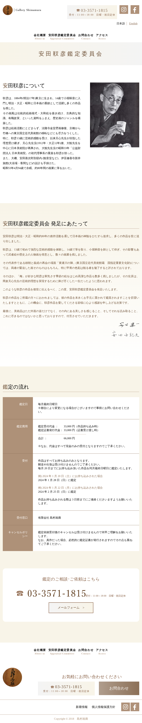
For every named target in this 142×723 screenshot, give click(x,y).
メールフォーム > (71, 607)
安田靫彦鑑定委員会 (62, 37)
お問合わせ (86, 37)
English (133, 23)
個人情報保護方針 (103, 707)
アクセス (102, 37)
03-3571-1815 (94, 10)
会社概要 (40, 37)
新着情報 (82, 707)
